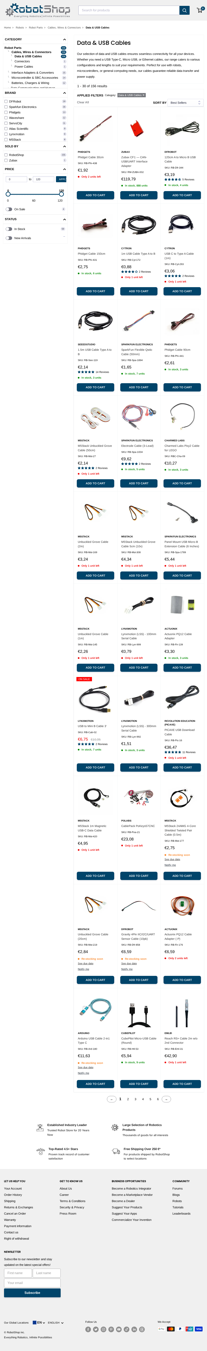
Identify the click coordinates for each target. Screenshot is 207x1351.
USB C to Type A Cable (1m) (179, 256)
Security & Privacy (72, 1207)
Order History (13, 1194)
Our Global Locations (16, 1322)
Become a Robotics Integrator (131, 1188)
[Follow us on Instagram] (103, 1329)
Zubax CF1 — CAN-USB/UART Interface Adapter (134, 161)
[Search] (185, 10)
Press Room (68, 1213)
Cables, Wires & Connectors (64, 27)
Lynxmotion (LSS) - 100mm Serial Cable (138, 636)
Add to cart (95, 195)
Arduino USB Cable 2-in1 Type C (94, 1040)
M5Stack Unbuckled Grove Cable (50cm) (95, 448)
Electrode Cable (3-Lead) (137, 445)
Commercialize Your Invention (131, 1219)
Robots (20, 27)
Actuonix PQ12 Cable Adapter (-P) (178, 936)
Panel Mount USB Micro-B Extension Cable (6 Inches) (182, 544)
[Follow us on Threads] (142, 1329)
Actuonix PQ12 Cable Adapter (178, 636)
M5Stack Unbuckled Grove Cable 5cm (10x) (138, 544)
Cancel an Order (15, 1213)
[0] (199, 10)
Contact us (11, 1232)
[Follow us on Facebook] (88, 1329)
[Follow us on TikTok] (126, 1329)
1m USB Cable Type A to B (138, 253)
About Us (66, 1188)
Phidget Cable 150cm (91, 253)
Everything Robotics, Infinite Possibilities (28, 1337)
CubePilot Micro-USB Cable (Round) (138, 1040)
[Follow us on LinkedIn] (134, 1329)
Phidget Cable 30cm (91, 157)
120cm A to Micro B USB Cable (180, 159)
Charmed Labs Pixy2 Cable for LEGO (182, 448)
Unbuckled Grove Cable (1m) (93, 636)
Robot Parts (36, 27)
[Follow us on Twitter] (96, 1329)
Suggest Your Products (127, 1207)
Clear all (83, 102)
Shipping (9, 1201)
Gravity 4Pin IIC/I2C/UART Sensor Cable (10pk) (138, 936)
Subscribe (32, 1292)
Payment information (17, 1226)
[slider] (8, 194)
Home (7, 27)
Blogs (176, 1194)
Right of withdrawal (16, 1238)
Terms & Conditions (73, 1201)
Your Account (13, 1188)
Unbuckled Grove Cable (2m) (93, 544)
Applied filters (90, 95)
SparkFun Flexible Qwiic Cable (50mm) (136, 352)
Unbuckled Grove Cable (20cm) (93, 936)
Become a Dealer (123, 1201)
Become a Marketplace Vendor (132, 1194)
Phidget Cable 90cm (177, 349)
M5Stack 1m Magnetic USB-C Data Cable (92, 828)
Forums (177, 1188)
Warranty (10, 1219)
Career (64, 1194)
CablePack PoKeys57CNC (138, 826)
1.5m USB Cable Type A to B (95, 352)
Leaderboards (181, 1213)
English (54, 1322)
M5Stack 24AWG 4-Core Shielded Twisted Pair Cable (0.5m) (180, 830)
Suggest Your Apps (124, 1213)
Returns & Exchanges (18, 1207)
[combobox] (129, 10)
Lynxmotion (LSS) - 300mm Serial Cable (138, 728)
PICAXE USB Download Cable (180, 732)
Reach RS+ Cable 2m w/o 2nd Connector (181, 1040)
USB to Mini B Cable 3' (92, 726)
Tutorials (178, 1207)
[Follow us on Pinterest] (111, 1329)
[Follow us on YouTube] (119, 1329)
